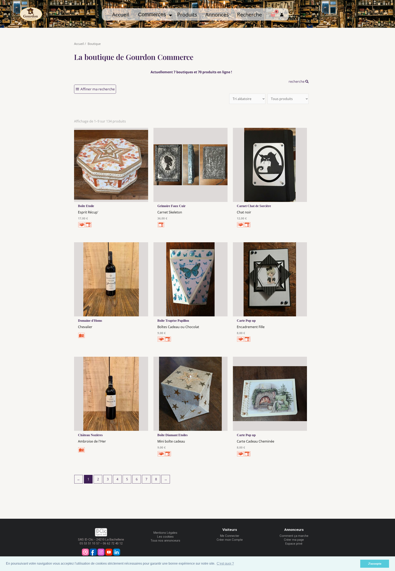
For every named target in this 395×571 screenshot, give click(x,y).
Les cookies (165, 536)
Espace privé (293, 543)
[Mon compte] (281, 14)
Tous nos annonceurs (165, 540)
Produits (187, 14)
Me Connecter (229, 536)
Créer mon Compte (230, 540)
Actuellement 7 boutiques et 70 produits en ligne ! (191, 72)
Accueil (120, 14)
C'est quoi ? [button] (225, 563)
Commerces (153, 14)
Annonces (217, 14)
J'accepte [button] (374, 563)
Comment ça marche (294, 536)
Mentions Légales (165, 533)
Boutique (94, 44)
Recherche (249, 14)
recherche (297, 81)
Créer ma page (294, 540)
